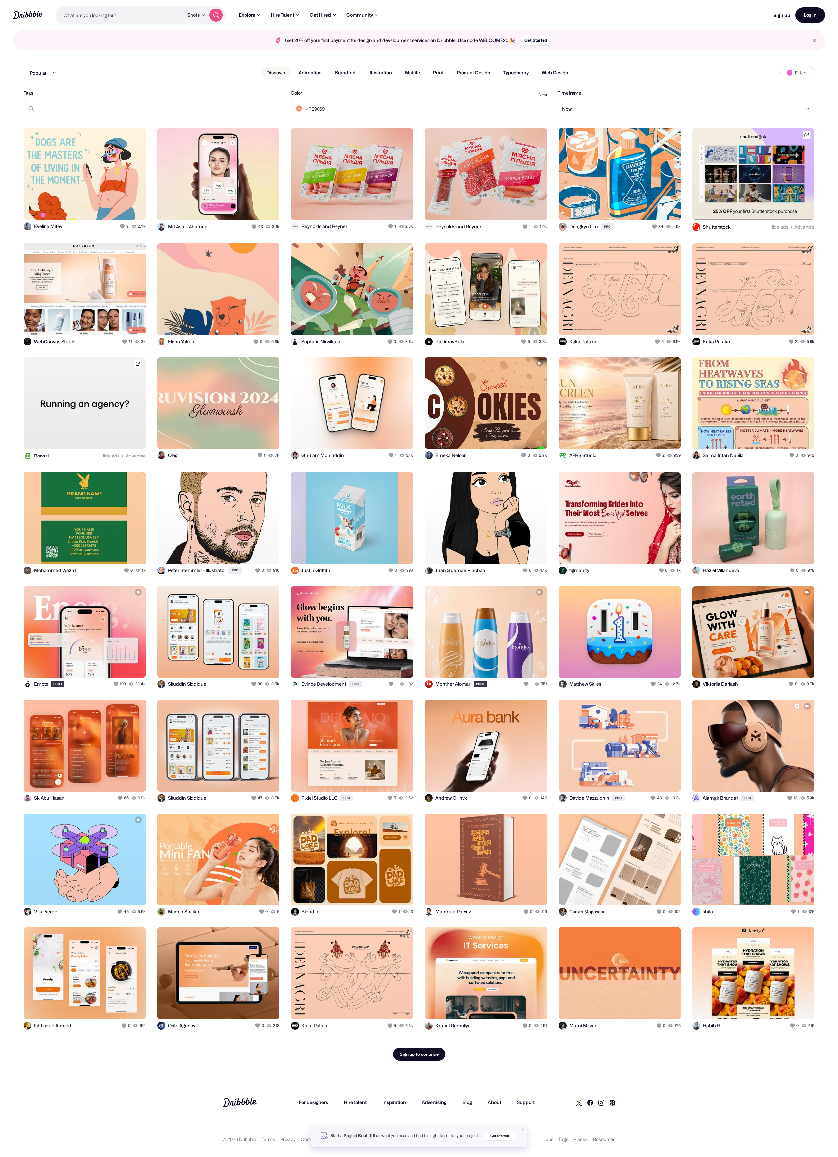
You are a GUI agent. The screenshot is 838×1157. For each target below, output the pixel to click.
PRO (607, 226)
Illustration (380, 72)
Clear (542, 94)
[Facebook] (590, 1102)
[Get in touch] (107, 207)
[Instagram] (601, 1102)
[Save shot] (120, 207)
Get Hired (320, 15)
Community (359, 15)
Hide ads (778, 227)
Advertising (434, 1102)
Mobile (412, 72)
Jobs (548, 1139)
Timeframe (569, 93)
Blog (467, 1102)
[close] (814, 40)
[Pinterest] (612, 1102)
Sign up (782, 15)
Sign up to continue (419, 1054)
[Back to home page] (27, 15)
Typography (516, 72)
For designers (313, 1102)
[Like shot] (133, 207)
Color (296, 93)
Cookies (309, 1139)
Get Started (535, 40)
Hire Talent (282, 15)
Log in (810, 15)
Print (438, 72)
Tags (28, 93)
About (494, 1102)
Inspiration (394, 1102)
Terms (268, 1139)
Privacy (288, 1139)
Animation (310, 72)
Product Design (473, 72)
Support (526, 1102)
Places (581, 1139)
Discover (275, 72)
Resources (604, 1139)
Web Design (555, 72)
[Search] (216, 15)
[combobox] (119, 15)
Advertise (804, 227)
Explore (247, 15)
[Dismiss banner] (523, 1129)
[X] (579, 1102)
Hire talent (355, 1102)
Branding (345, 72)
